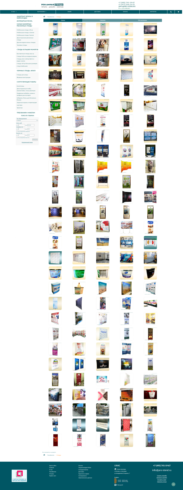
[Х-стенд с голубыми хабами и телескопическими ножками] (102, 136)
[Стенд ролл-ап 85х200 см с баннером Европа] (150, 288)
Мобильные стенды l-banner (25, 35)
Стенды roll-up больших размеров (27, 63)
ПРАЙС (70, 11)
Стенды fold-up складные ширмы (27, 56)
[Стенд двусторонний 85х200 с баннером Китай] (102, 212)
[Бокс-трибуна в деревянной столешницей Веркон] (79, 136)
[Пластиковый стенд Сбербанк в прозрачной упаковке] (150, 379)
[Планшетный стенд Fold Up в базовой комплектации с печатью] (55, 166)
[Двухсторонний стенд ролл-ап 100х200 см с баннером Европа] (79, 334)
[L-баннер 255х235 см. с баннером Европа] (102, 197)
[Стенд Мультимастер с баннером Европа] (126, 227)
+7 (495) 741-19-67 (127, 3)
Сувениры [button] (102, 20)
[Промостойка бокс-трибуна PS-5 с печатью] (79, 288)
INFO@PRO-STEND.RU (127, 6)
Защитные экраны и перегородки (27, 102)
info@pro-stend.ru (161, 470)
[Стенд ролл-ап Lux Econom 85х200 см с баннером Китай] (126, 334)
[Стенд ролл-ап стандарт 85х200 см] (79, 181)
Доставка (81, 472)
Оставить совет (161, 480)
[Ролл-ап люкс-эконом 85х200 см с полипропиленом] (79, 364)
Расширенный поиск (27, 142)
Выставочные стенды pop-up (25, 53)
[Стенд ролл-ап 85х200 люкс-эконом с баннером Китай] (150, 181)
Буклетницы (20, 86)
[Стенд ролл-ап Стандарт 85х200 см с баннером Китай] (150, 227)
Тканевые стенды (22, 45)
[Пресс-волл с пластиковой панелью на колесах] (150, 105)
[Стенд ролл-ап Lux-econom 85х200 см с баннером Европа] (102, 349)
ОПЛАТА (125, 11)
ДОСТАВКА (97, 11)
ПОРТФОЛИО (41, 11)
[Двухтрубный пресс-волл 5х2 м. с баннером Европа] (79, 90)
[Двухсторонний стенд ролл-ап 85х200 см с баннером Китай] (126, 318)
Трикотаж (19, 108)
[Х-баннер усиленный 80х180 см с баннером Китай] (150, 425)
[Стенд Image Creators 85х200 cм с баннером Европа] (55, 303)
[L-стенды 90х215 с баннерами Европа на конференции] (55, 90)
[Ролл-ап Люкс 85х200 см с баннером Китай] (126, 121)
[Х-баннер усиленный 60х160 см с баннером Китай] (55, 440)
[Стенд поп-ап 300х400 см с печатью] (102, 242)
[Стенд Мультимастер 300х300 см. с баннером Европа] (102, 227)
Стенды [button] (63, 20)
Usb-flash (19, 105)
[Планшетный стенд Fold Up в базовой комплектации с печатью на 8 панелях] (102, 166)
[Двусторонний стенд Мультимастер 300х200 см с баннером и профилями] (126, 379)
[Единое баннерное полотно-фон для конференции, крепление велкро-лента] (150, 90)
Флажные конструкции (23, 77)
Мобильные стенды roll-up (25, 30)
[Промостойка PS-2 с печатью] (55, 288)
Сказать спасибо (162, 475)
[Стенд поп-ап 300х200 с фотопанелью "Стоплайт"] (55, 394)
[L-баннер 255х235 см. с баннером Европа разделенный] (150, 197)
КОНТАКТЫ (153, 11)
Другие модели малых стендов (26, 42)
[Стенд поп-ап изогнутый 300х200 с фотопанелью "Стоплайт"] (79, 394)
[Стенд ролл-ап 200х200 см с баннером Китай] (79, 227)
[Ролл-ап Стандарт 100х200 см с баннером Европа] (79, 121)
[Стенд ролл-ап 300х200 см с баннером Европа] (102, 364)
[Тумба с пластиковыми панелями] (55, 425)
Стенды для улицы (22, 75)
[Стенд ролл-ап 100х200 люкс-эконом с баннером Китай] (126, 181)
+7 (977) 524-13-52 (127, 5)
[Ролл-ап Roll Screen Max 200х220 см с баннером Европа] (55, 364)
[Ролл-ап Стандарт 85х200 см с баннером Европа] (102, 121)
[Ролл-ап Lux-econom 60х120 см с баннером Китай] (79, 349)
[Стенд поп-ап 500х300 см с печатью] (150, 242)
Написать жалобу (162, 477)
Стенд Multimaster (22, 66)
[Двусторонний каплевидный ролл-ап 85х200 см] (102, 151)
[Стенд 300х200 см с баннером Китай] (79, 303)
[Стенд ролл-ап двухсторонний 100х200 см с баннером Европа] (55, 334)
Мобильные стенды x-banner (25, 32)
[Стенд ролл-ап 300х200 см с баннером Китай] (102, 288)
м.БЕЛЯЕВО (125, 9)
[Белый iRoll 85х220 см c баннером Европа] (79, 425)
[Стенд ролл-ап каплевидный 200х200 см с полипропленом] (126, 364)
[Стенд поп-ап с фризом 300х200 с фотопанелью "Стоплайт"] (102, 394)
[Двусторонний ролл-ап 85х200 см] (126, 151)
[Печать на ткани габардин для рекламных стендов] (126, 425)
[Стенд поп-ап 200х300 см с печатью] (55, 257)
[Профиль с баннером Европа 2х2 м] (102, 44)
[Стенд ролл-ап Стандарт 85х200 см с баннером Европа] (79, 242)
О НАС (13, 11)
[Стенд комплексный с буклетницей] (55, 136)
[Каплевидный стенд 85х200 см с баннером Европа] (150, 166)
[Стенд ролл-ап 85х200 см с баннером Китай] (102, 303)
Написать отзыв (162, 482)
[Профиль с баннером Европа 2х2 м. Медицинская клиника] (102, 60)
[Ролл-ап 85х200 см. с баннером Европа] (102, 90)
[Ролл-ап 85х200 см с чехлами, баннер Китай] (150, 151)
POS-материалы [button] (142, 20)
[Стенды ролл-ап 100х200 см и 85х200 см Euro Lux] (79, 166)
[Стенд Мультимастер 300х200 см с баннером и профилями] (102, 379)
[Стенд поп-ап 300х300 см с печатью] (126, 242)
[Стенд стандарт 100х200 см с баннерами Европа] (55, 227)
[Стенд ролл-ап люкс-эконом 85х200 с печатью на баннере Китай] (55, 181)
